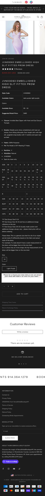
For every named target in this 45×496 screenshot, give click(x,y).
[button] (22, 302)
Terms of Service (7, 405)
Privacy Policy (6, 398)
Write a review (22, 332)
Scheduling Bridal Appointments (12, 416)
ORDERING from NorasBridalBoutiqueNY (15, 402)
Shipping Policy (7, 409)
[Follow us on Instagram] (26, 2)
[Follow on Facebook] (3, 469)
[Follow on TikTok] (19, 469)
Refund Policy (6, 412)
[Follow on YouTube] (14, 469)
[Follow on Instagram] (9, 469)
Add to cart (22, 294)
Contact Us (5, 395)
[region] (22, 355)
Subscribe (10, 438)
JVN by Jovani (8, 58)
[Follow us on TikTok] (31, 2)
